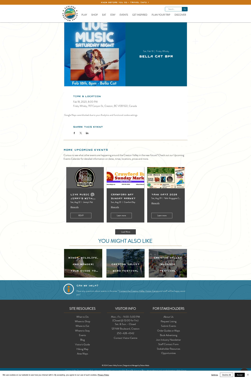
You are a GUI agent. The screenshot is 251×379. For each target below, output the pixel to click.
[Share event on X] (80, 133)
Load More (125, 231)
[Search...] (184, 9)
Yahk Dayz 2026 (164, 194)
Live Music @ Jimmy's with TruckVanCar (82, 196)
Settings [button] (214, 375)
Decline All (226, 375)
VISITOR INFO (125, 308)
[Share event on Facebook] (74, 133)
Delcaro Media (144, 365)
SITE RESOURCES (82, 308)
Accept (240, 375)
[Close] (247, 375)
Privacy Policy (103, 375)
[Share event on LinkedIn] (87, 133)
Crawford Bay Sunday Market (123, 196)
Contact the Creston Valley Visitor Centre (139, 291)
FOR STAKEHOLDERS (168, 308)
